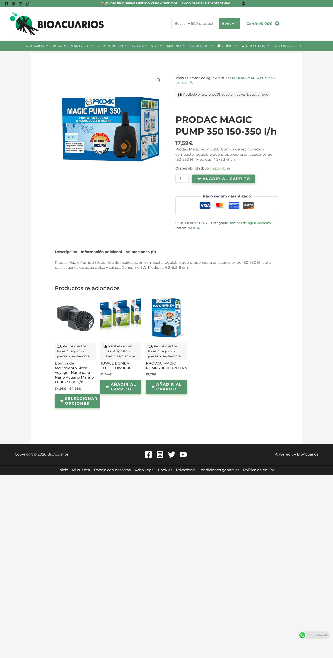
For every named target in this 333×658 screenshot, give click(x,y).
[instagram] (14, 4)
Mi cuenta (81, 470)
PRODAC (194, 228)
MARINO (174, 46)
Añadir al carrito (226, 178)
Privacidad (185, 470)
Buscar (229, 23)
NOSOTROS (255, 46)
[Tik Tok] (28, 4)
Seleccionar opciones (81, 401)
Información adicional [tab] (101, 252)
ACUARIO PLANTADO (70, 46)
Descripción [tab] (66, 252)
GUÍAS (227, 46)
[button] (159, 80)
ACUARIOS (35, 46)
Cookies (165, 470)
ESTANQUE (199, 46)
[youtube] (21, 4)
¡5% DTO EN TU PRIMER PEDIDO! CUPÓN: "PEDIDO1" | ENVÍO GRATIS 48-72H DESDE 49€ (167, 3)
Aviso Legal (144, 470)
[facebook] (7, 4)
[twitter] (172, 454)
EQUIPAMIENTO (145, 46)
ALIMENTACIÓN (110, 46)
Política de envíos (259, 470)
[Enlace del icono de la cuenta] (243, 3)
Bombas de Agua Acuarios (208, 78)
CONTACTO (288, 46)
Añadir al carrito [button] (123, 386)
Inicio (179, 78)
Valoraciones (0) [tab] (141, 252)
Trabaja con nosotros (112, 470)
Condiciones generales (218, 470)
